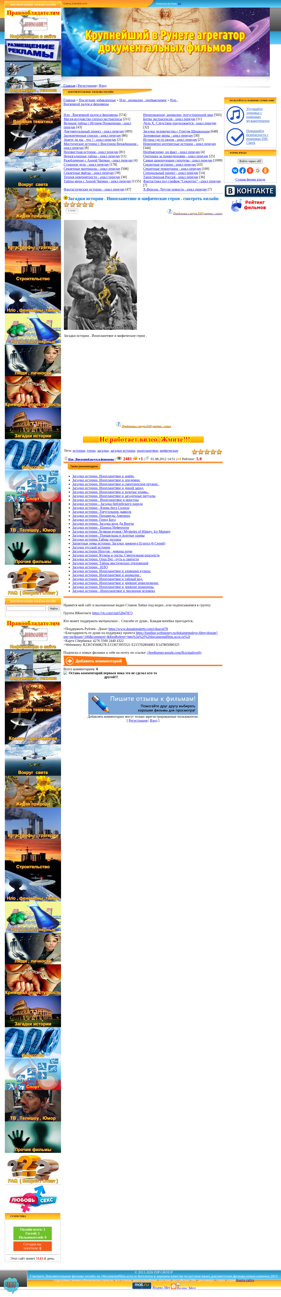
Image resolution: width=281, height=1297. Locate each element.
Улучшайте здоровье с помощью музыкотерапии (258, 115)
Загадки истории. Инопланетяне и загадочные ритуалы (113, 496)
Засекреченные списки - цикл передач (92, 135)
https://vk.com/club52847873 (112, 613)
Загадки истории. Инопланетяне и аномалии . (106, 575)
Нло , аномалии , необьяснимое (143, 100)
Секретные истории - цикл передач (169, 164)
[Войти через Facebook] (242, 170)
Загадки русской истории (91, 547)
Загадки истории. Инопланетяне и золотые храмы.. (110, 492)
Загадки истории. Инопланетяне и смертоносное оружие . (115, 484)
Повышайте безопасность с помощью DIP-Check (257, 137)
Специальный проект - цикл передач (170, 173)
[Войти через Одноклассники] (265, 170)
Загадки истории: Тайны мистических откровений (110, 563)
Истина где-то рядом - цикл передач (170, 140)
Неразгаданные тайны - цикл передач (92, 156)
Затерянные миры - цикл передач (168, 135)
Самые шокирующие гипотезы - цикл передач (177, 160)
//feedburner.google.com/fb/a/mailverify (174, 652)
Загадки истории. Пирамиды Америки (101, 516)
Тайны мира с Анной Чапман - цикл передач (97, 181)
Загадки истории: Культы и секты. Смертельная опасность (116, 555)
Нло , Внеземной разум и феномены (91, 115)
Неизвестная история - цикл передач (91, 152)
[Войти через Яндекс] (250, 170)
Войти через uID (250, 161)
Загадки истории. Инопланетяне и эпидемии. (106, 480)
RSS (179, 4)
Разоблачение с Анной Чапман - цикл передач (98, 160)
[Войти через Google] (257, 170)
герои (91, 450)
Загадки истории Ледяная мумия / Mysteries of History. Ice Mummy (121, 531)
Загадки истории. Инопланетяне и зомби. (103, 476)
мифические (169, 450)
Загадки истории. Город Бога (94, 519)
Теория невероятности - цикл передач (92, 177)
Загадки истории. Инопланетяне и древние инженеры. (113, 587)
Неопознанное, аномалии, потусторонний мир (178, 115)
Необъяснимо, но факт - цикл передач (171, 152)
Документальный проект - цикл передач (94, 131)
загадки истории (122, 450)
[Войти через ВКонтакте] (235, 170)
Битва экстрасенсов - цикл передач (169, 119)
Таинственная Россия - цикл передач (170, 177)
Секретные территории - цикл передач (172, 169)
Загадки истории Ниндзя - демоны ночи (102, 551)
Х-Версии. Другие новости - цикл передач (175, 189)
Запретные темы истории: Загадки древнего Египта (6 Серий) (118, 543)
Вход (102, 85)
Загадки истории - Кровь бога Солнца (100, 508)
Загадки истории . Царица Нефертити (100, 527)
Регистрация (87, 85)
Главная (69, 85)
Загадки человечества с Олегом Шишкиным (176, 131)
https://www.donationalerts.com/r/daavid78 (138, 629)
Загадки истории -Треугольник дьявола (101, 512)
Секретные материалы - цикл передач (92, 169)
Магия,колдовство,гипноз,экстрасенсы (93, 119)
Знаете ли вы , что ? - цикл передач (90, 140)
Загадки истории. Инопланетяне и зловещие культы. (111, 571)
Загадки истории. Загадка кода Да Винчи (103, 523)
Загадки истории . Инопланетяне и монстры (105, 500)
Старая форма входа (250, 179)
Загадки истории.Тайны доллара (96, 539)
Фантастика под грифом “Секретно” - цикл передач (182, 181)
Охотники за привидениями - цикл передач (175, 156)
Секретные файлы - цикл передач (89, 173)
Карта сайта (245, 1280)
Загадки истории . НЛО (90, 567)
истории (79, 450)
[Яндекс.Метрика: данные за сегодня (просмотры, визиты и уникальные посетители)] (186, 1285)
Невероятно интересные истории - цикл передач (179, 144)
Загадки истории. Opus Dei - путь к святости (105, 559)
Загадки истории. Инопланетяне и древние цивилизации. (115, 583)
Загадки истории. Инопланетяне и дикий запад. (108, 488)
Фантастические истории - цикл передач (94, 189)
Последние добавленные (97, 100)
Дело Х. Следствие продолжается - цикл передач (179, 123)
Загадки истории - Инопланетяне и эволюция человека (113, 591)
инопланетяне (147, 450)
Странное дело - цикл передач (86, 164)
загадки (103, 450)
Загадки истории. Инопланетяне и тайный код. (107, 579)
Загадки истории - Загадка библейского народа (107, 504)
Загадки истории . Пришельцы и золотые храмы (108, 535)
